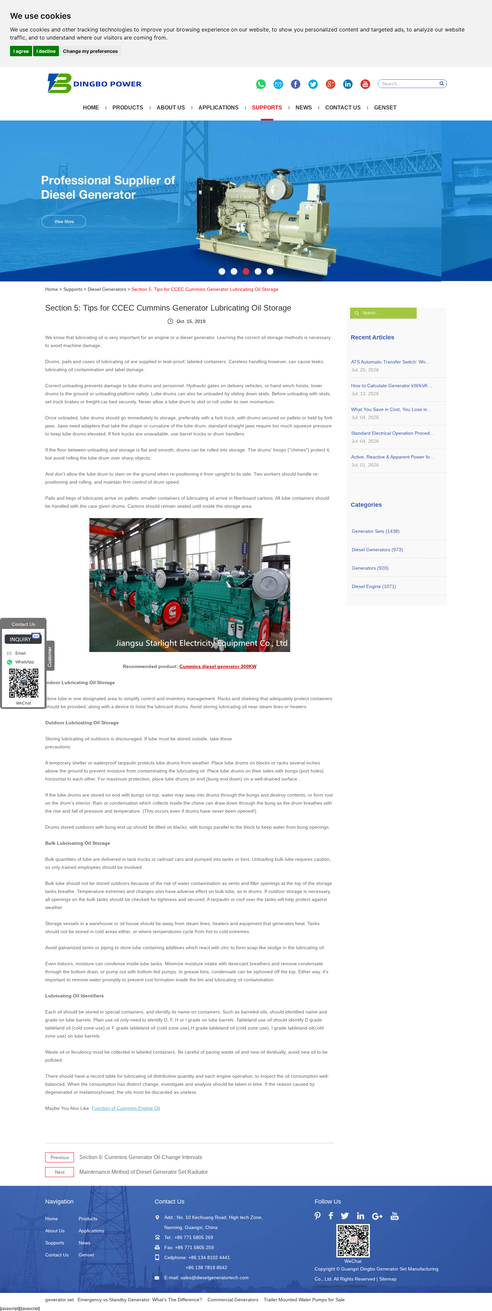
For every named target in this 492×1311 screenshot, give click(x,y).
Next (60, 1172)
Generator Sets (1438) (376, 531)
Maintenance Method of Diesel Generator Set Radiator (143, 1172)
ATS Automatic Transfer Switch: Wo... (390, 361)
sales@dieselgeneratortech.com (214, 1277)
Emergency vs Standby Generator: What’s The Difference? (140, 1299)
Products (127, 107)
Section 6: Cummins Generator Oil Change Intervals (140, 1157)
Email (20, 653)
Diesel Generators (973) (377, 549)
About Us (171, 107)
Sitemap (388, 1279)
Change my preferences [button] (90, 51)
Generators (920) (370, 568)
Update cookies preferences (340, 1286)
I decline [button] (46, 51)
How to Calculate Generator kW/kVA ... (391, 385)
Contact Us (343, 107)
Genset (385, 107)
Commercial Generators (233, 1299)
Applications (218, 107)
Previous (60, 1157)
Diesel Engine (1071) (374, 586)
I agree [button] (21, 51)
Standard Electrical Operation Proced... (392, 433)
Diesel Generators (107, 289)
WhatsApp (24, 662)
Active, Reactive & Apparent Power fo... (392, 457)
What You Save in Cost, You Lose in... (391, 409)
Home (91, 107)
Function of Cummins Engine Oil (126, 1108)
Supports (267, 107)
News (304, 107)
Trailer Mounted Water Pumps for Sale (304, 1299)
